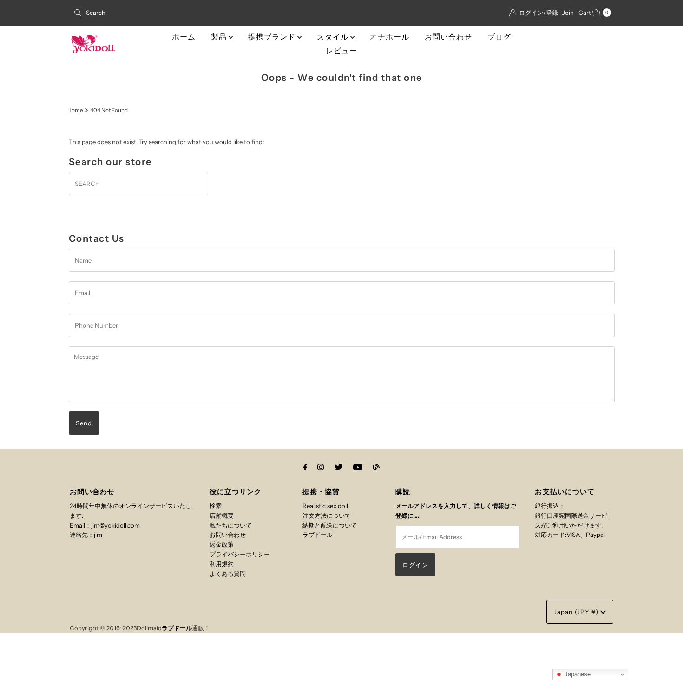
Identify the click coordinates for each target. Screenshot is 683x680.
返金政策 (222, 544)
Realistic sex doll (325, 505)
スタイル (333, 37)
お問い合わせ (448, 37)
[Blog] (376, 467)
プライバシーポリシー (240, 554)
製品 (220, 37)
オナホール (389, 37)
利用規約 (222, 564)
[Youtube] (357, 467)
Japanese (577, 674)
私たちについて (231, 525)
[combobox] (158, 12)
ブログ (499, 37)
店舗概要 (222, 515)
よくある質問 (228, 573)
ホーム (184, 37)
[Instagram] (320, 467)
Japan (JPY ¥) (577, 611)
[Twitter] (338, 467)
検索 (216, 505)
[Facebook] (305, 467)
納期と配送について (329, 525)
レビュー (341, 50)
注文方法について (326, 515)
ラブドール (317, 534)
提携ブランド (272, 37)
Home (75, 110)
